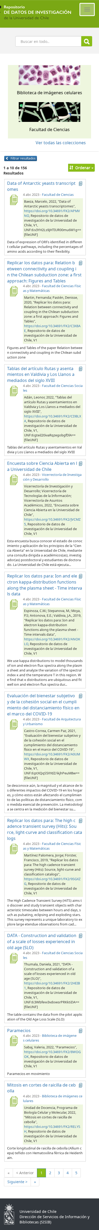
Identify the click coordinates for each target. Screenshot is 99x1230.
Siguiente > (17, 1181)
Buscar (86, 41)
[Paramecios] (13, 1040)
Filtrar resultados (23, 158)
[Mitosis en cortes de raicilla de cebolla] (13, 1101)
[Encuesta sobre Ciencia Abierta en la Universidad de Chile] (13, 480)
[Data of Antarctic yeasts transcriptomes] (13, 199)
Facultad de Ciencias (58, 194)
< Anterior (25, 1172)
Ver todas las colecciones (61, 143)
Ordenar (82, 167)
